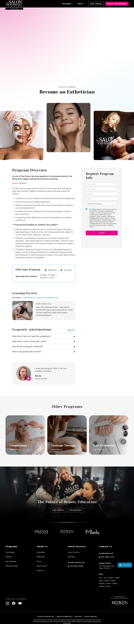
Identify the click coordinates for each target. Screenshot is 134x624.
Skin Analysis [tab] (16, 298)
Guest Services (96, 4)
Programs (66, 4)
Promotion (126, 565)
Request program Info (116, 4)
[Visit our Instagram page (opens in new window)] (7, 603)
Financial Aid (41, 557)
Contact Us (40, 570)
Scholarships (41, 552)
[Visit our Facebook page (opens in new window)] (14, 603)
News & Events (42, 566)
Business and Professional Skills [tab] (47, 298)
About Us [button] (42, 546)
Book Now (71, 557)
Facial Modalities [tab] (28, 298)
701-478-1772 (107, 556)
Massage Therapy (11, 566)
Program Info (76, 510)
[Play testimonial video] (29, 378)
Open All (71, 330)
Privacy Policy (78, 616)
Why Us (39, 561)
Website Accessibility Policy (64, 616)
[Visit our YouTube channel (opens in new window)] (20, 603)
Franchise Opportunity (90, 616)
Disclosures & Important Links (45, 616)
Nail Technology (10, 561)
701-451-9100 (80, 566)
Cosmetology (10, 552)
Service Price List (73, 552)
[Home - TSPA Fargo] (14, 3)
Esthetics (8, 557)
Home (14, 183)
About (80, 4)
